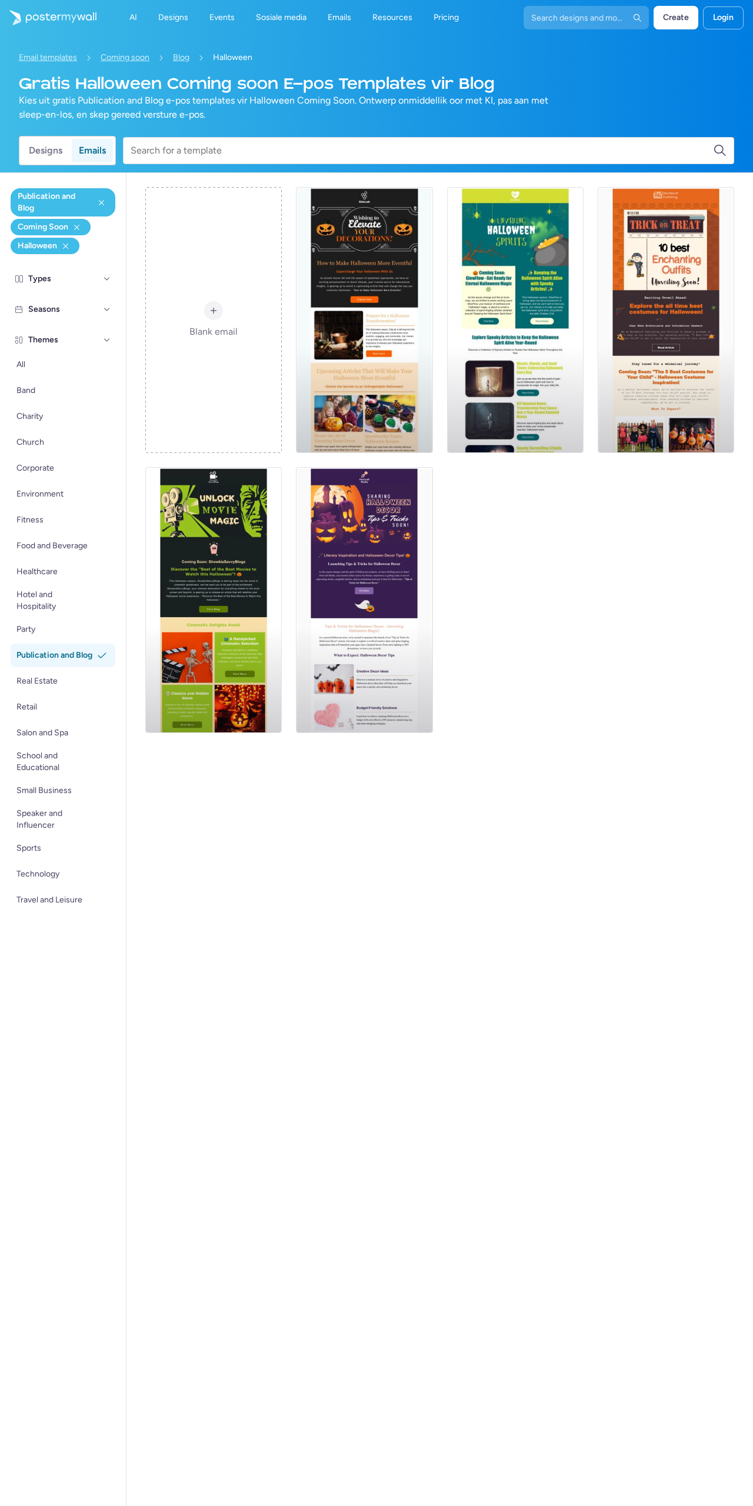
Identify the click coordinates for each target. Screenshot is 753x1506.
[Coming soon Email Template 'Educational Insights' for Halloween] (364, 320)
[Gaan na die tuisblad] (48, 17)
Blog (181, 57)
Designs (45, 150)
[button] (107, 279)
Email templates (48, 57)
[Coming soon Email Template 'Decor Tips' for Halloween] (364, 600)
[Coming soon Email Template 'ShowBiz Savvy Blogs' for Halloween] (213, 600)
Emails (92, 150)
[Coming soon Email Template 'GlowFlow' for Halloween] (515, 320)
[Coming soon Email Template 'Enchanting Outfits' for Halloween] (666, 320)
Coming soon (125, 57)
